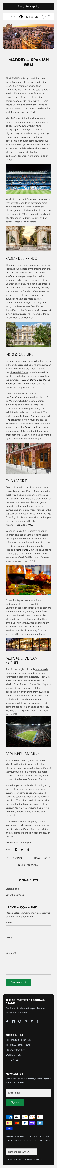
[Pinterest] (32, 1021)
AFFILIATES (12, 1059)
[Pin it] (28, 849)
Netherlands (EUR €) (19, 1151)
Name (9, 922)
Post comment (18, 982)
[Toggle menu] (7, 16)
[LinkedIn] (38, 1021)
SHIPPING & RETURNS (18, 1040)
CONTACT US (13, 1054)
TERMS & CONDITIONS (18, 1044)
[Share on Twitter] (22, 849)
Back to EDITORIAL (28, 865)
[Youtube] (26, 1021)
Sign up (15, 1102)
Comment (11, 952)
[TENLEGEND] (28, 17)
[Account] (42, 16)
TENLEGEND (18, 1159)
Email (9, 937)
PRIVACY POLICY (15, 1049)
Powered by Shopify (33, 1159)
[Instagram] (19, 1021)
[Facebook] (13, 1021)
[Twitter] (7, 1021)
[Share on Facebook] (16, 849)
